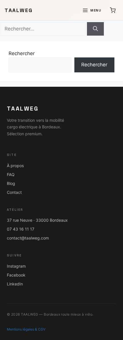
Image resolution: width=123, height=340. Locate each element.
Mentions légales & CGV (26, 329)
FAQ (11, 174)
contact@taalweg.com (28, 237)
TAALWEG (19, 10)
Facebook (16, 275)
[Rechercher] (95, 29)
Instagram (16, 266)
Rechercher (22, 53)
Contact (14, 192)
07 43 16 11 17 (20, 229)
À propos (15, 165)
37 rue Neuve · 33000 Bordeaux (37, 220)
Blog (11, 183)
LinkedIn (15, 283)
